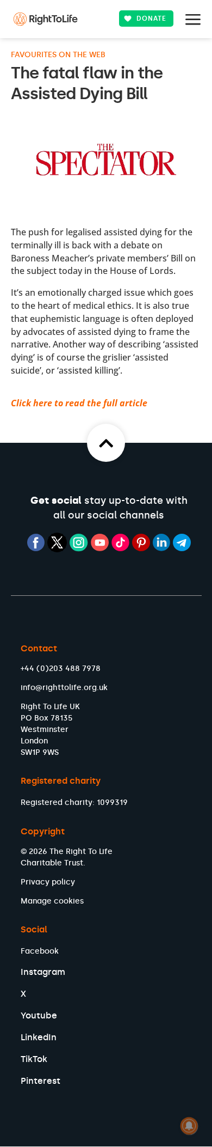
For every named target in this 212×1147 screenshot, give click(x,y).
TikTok (34, 1059)
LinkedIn (39, 1037)
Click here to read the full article (79, 403)
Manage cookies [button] (52, 901)
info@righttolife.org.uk (64, 687)
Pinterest (40, 1081)
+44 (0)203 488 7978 (61, 668)
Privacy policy (48, 882)
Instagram (43, 972)
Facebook (40, 951)
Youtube (39, 1015)
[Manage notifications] (189, 1125)
